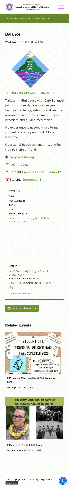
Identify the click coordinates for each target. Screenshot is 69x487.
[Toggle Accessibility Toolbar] (62, 481)
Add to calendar (22, 308)
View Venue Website (19, 293)
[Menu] (59, 6)
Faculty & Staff (35, 218)
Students (24, 221)
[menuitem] (59, 6)
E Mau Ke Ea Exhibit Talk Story (24, 445)
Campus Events (17, 218)
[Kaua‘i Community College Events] (28, 6)
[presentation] (33, 353)
